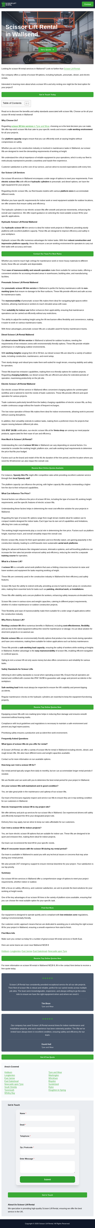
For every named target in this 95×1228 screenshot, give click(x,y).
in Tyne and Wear (30, 126)
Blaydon (52, 1081)
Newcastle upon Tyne (57, 951)
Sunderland (53, 1084)
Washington (53, 1075)
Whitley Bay (9, 1093)
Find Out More (47, 908)
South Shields (10, 1087)
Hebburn (5, 951)
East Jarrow (27, 951)
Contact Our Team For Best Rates (47, 254)
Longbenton (15, 951)
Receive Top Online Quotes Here (47, 707)
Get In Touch (47, 1195)
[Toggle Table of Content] (25, 103)
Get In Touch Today (47, 95)
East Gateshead (40, 951)
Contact (87, 4)
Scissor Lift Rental (72, 69)
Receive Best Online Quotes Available (47, 468)
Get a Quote (46, 50)
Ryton (51, 1087)
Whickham (53, 1078)
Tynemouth (9, 1090)
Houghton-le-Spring (57, 1090)
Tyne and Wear (55, 1072)
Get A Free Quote (47, 1057)
